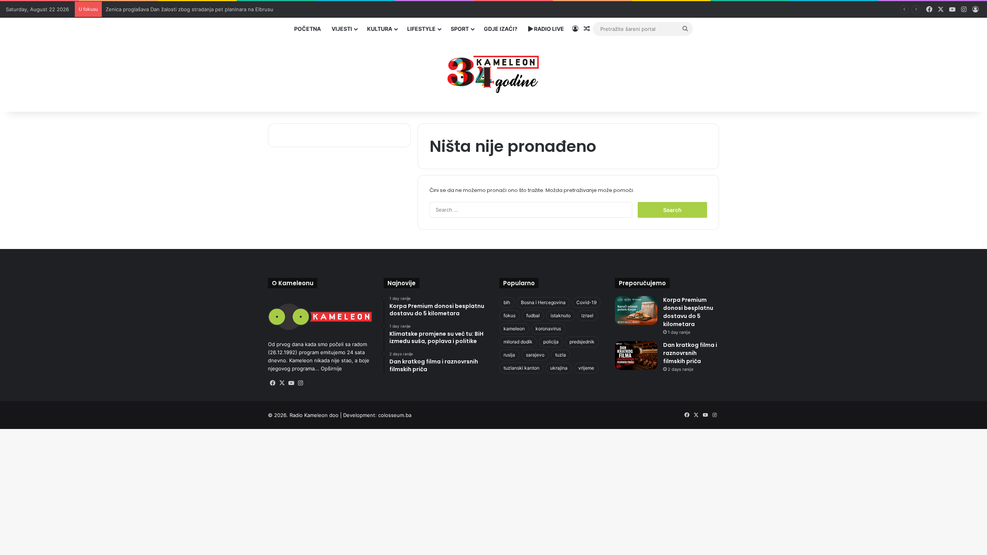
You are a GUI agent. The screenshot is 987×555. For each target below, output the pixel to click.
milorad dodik (518, 342)
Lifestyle (421, 28)
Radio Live (548, 28)
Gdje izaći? (500, 28)
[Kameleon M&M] (493, 72)
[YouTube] (291, 383)
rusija (509, 355)
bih (507, 302)
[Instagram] (300, 383)
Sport (460, 28)
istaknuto (561, 315)
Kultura (379, 28)
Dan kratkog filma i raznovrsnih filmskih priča (690, 353)
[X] (281, 383)
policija (551, 342)
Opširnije (331, 368)
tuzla (560, 355)
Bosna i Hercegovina (543, 302)
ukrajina (559, 368)
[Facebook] (272, 383)
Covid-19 (586, 302)
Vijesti (342, 28)
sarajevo (535, 355)
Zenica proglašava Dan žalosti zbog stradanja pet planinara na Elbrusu (189, 9)
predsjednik (582, 342)
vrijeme (586, 368)
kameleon (514, 328)
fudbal (533, 315)
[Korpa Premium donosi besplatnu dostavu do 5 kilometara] (636, 310)
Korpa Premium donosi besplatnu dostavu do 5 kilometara (688, 312)
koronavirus (548, 328)
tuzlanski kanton (521, 368)
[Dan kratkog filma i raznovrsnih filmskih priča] (636, 355)
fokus (509, 315)
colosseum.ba (394, 415)
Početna (307, 28)
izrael (587, 315)
